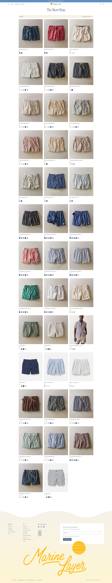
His (8, 4)
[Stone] (19, 349)
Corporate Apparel (11, 531)
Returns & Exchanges (27, 535)
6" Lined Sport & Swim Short (25, 234)
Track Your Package (26, 529)
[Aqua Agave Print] (45, 201)
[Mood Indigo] (21, 53)
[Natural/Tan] (21, 90)
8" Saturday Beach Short (74, 86)
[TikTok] (44, 527)
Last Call (17, 4)
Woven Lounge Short (73, 49)
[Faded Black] (25, 90)
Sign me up (67, 539)
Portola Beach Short (23, 197)
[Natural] (70, 164)
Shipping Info (25, 531)
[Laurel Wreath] (21, 349)
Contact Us (25, 528)
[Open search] (100, 4)
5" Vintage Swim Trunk (49, 197)
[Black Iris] (47, 201)
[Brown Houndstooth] (74, 53)
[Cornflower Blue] (23, 90)
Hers (12, 4)
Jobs (9, 533)
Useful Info (25, 526)
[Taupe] (72, 164)
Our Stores (10, 528)
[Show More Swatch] (29, 90)
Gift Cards (25, 537)
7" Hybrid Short (22, 345)
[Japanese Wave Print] (27, 238)
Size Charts (25, 533)
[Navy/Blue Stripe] (19, 238)
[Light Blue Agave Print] (21, 238)
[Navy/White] (21, 201)
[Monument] (25, 349)
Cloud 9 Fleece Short (23, 49)
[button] (103, 4)
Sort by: (84, 16)
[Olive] (74, 164)
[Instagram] (41, 527)
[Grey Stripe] (72, 53)
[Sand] (19, 90)
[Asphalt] (25, 238)
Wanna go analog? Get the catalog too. (72, 536)
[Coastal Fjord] (23, 238)
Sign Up (60, 1)
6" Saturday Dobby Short (24, 123)
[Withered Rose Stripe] (27, 90)
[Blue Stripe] (70, 53)
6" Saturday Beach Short (24, 86)
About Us (22, 4)
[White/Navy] (19, 201)
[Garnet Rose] (19, 53)
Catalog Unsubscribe (27, 539)
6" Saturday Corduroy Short (25, 419)
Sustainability (10, 529)
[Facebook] (38, 527)
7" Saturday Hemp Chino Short (75, 160)
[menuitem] (8, 4)
